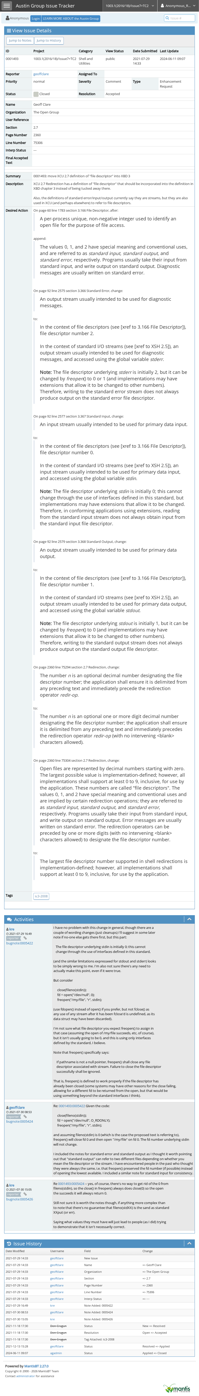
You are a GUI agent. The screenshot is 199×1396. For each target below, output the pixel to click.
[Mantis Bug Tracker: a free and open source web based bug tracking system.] (177, 1388)
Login (36, 18)
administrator (25, 1376)
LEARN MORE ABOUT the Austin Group (71, 18)
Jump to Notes (20, 40)
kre (11, 929)
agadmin (56, 1353)
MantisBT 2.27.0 (36, 1366)
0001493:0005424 (71, 1183)
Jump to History (49, 40)
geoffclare (41, 74)
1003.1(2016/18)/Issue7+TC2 (127, 5)
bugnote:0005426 (19, 1199)
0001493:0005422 (72, 1106)
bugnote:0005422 (19, 943)
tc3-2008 (41, 896)
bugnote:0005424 (19, 1121)
